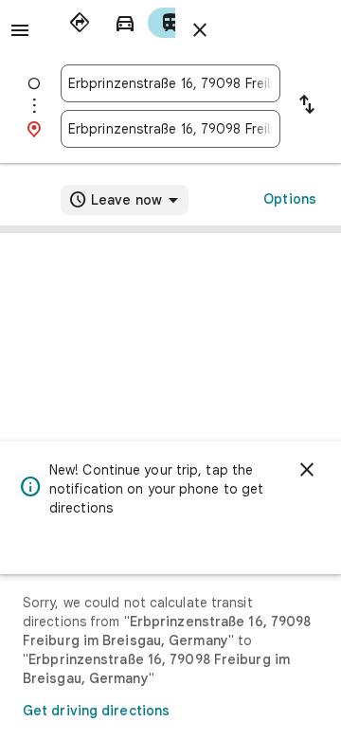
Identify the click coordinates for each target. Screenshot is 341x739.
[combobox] (170, 83)
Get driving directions (96, 710)
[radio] (79, 23)
